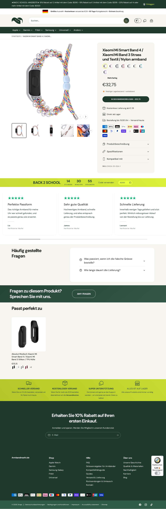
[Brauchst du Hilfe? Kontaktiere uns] (144, 20)
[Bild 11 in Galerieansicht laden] (67, 130)
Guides (89, 473)
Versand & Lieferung (95, 477)
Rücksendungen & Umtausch (99, 481)
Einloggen (150, 4)
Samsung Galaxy (56, 470)
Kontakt (89, 485)
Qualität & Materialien (133, 466)
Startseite (16, 36)
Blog (125, 477)
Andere (77, 30)
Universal (53, 477)
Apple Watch (55, 462)
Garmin (26, 30)
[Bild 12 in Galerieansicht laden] (83, 130)
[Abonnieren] (117, 435)
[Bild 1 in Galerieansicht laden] (19, 130)
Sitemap (104, 505)
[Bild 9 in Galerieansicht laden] (35, 130)
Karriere (127, 473)
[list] (83, 11)
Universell (63, 30)
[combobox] (79, 20)
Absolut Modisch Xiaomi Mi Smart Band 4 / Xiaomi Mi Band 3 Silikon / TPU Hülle (24, 357)
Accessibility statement (90, 505)
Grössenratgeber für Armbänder (101, 466)
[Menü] (161, 457)
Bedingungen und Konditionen (58, 505)
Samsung (49, 30)
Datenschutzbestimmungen (35, 505)
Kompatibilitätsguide (95, 470)
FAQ (88, 462)
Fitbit (37, 30)
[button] (16, 30)
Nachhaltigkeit (129, 470)
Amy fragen (84, 293)
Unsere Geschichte (132, 462)
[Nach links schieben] (80, 117)
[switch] (157, 473)
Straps (20, 505)
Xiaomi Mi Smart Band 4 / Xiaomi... (37, 36)
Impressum (75, 505)
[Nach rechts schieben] (86, 117)
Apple (15, 30)
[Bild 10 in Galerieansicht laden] (51, 130)
